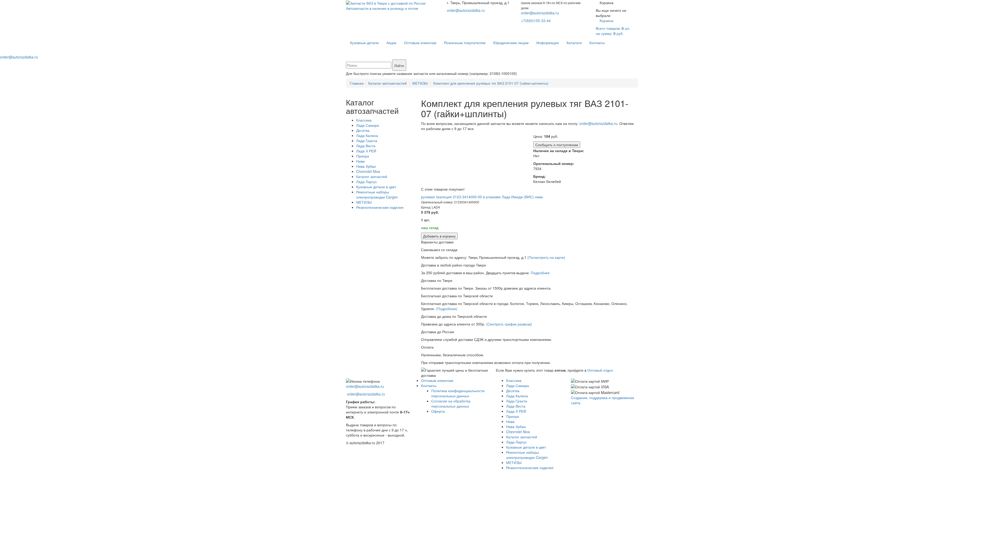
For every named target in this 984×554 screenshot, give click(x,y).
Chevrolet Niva (368, 171)
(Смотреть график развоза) (509, 324)
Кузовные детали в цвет (376, 186)
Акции (391, 42)
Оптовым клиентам (420, 42)
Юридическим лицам (511, 42)
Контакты (597, 42)
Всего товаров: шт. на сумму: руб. (613, 27)
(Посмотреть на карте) (546, 257)
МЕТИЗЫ (364, 202)
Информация (547, 42)
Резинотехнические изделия (380, 207)
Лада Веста (365, 145)
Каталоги (574, 42)
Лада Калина (367, 135)
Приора (362, 156)
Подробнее (540, 272)
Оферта (438, 411)
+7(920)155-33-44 (536, 20)
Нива (360, 161)
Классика (364, 120)
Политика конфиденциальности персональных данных (458, 393)
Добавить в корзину (439, 236)
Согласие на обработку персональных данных (450, 403)
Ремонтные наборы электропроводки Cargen (377, 194)
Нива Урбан (366, 166)
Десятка (363, 130)
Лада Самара (367, 125)
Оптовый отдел (600, 370)
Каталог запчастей (371, 176)
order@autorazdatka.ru (466, 10)
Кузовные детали (364, 42)
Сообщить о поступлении (556, 144)
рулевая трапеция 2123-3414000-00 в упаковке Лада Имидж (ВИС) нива (482, 196)
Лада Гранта (366, 140)
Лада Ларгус (366, 181)
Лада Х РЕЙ (366, 150)
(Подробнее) (446, 308)
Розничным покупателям (465, 42)
